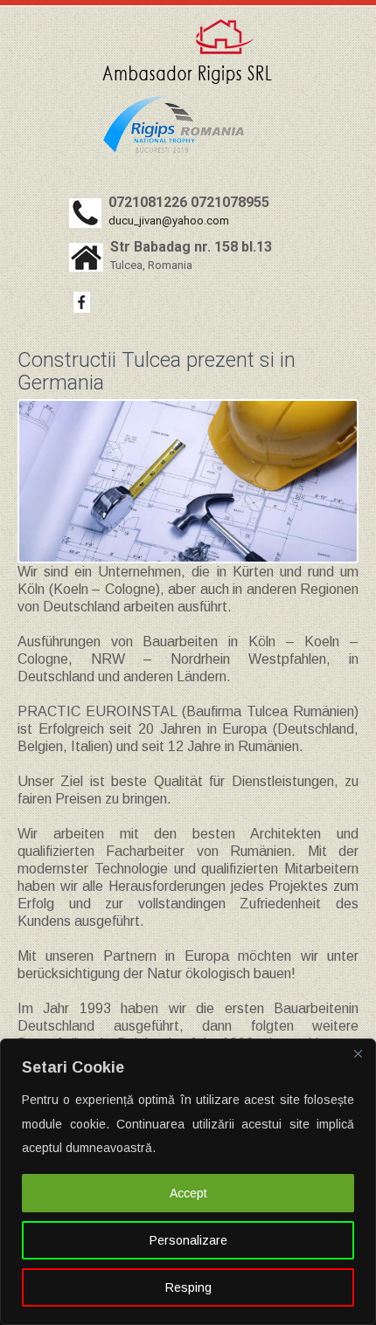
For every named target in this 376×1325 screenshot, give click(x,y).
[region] (188, 1182)
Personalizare (188, 1240)
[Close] (357, 1053)
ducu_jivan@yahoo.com (168, 220)
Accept (188, 1193)
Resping (188, 1287)
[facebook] (81, 302)
